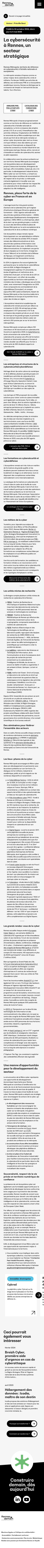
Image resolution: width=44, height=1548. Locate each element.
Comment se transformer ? (19, 1434)
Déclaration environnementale (12, 1538)
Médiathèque (37, 1538)
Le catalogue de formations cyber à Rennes (20, 508)
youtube (26, 1499)
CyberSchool (33, 332)
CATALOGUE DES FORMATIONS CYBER (31, 108)
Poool (29, 1128)
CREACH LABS (20, 701)
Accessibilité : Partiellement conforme (15, 1535)
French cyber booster (17, 865)
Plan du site (28, 1538)
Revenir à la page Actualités (19, 16)
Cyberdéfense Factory (17, 780)
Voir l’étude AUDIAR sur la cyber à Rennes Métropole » (20, 353)
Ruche (6, 386)
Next (38, 1295)
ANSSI (30, 431)
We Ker (31, 529)
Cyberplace (13, 882)
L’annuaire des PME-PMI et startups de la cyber (19, 447)
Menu (39, 4)
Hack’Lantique (15, 1031)
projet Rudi (8, 1227)
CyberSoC (29, 379)
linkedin (17, 1499)
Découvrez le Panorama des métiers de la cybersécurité (19, 579)
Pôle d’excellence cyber (18, 798)
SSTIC (8, 1009)
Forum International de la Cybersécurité (20, 964)
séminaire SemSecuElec (25, 743)
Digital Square (14, 830)
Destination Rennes (11, 532)
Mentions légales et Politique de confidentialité (17, 1532)
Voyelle (37, 1540)
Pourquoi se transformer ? (20, 1424)
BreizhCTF (28, 981)
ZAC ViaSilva (34, 882)
